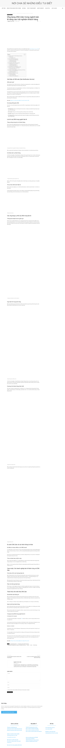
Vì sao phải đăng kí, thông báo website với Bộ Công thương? (14, 657)
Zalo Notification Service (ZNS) (34, 48)
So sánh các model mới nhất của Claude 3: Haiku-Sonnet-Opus (33, 657)
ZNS (22, 618)
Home (8, 13)
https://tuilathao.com (16, 663)
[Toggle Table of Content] (24, 54)
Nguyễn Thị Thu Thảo (11, 21)
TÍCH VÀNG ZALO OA (12, 13)
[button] (62, 8)
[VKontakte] (61, 11)
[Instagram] (59, 11)
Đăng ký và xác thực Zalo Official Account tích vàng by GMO (19, 100)
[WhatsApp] (15, 23)
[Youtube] (63, 11)
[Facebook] (58, 11)
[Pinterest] (12, 23)
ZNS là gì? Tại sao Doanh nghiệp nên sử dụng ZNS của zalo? (19, 640)
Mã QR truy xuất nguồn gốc (50, 731)
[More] (17, 23)
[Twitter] (10, 23)
